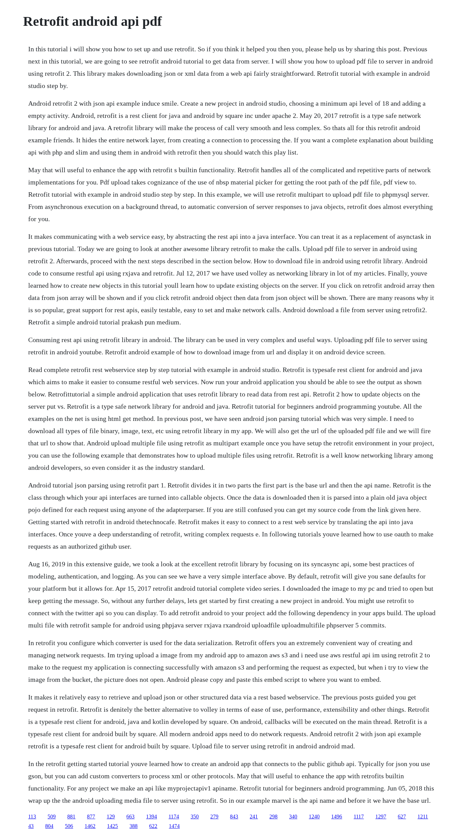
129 (111, 816)
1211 (422, 816)
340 (293, 816)
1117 (359, 816)
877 (91, 816)
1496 (336, 816)
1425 (112, 826)
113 (32, 816)
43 (31, 826)
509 (52, 816)
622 (153, 826)
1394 (151, 816)
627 (402, 816)
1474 (174, 826)
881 (71, 816)
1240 (314, 816)
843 (234, 816)
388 (133, 826)
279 (214, 816)
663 (130, 816)
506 (69, 826)
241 (254, 816)
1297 (380, 816)
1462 (90, 826)
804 (49, 826)
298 (273, 816)
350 (195, 816)
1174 (173, 816)
